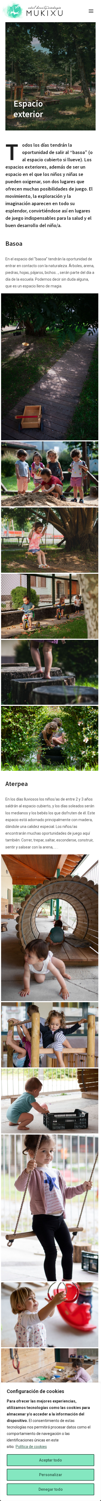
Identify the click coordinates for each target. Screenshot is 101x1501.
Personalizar (50, 1475)
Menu (91, 11)
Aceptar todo (50, 1460)
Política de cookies (31, 1446)
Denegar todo (51, 1489)
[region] (50, 1441)
